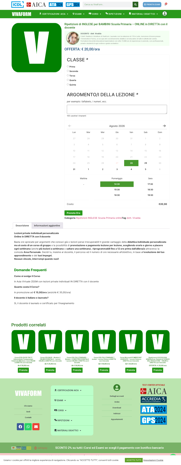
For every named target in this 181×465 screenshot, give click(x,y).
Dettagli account (117, 396)
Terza (72, 75)
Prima (72, 66)
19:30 (150, 195)
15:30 (117, 189)
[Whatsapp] (28, 426)
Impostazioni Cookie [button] (153, 460)
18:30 (150, 189)
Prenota (23, 370)
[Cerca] (135, 4)
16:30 (117, 195)
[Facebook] (20, 426)
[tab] (22, 225)
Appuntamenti (117, 419)
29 (145, 163)
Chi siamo (28, 406)
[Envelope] (35, 426)
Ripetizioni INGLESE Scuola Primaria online (99, 217)
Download (117, 408)
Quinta (72, 85)
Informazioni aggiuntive (47, 225)
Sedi (28, 412)
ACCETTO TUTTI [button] (134, 460)
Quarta (72, 80)
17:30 (150, 184)
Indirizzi (116, 413)
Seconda (73, 71)
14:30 (117, 184)
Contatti (28, 417)
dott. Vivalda (133, 217)
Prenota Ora (73, 213)
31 (74, 169)
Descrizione (22, 225)
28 (131, 163)
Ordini (116, 402)
